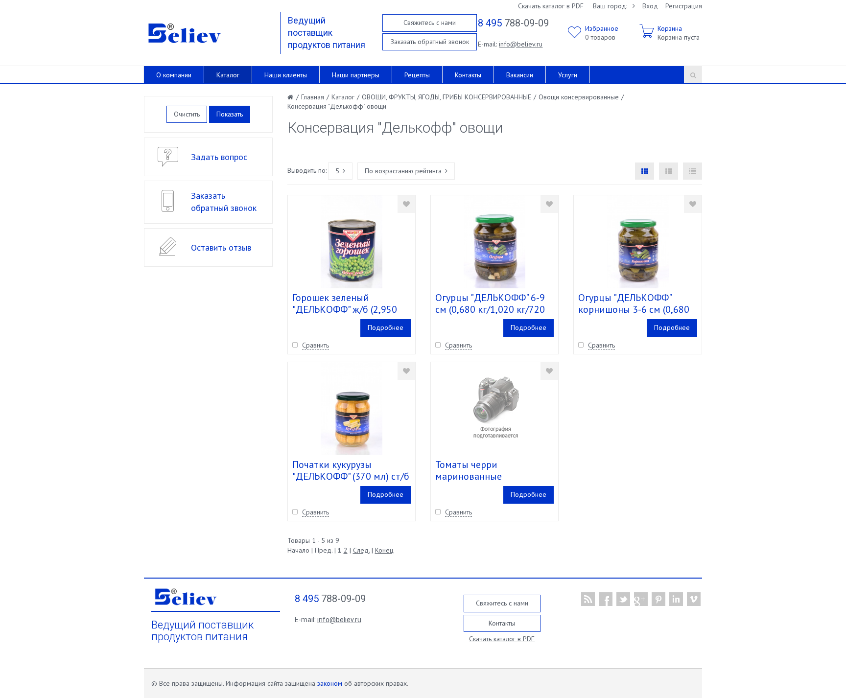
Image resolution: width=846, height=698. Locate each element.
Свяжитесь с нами (429, 22)
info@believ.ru (520, 44)
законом (329, 683)
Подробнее (385, 327)
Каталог (227, 74)
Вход (650, 5)
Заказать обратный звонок (430, 41)
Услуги (567, 74)
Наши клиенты (285, 74)
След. (361, 550)
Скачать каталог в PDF (551, 5)
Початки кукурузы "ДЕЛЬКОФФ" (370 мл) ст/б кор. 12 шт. (350, 476)
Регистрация (683, 5)
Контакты (468, 74)
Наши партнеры (355, 74)
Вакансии (519, 74)
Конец (384, 550)
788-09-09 (513, 23)
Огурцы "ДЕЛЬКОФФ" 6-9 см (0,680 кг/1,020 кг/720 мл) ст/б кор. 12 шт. (490, 309)
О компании (173, 74)
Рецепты (417, 74)
